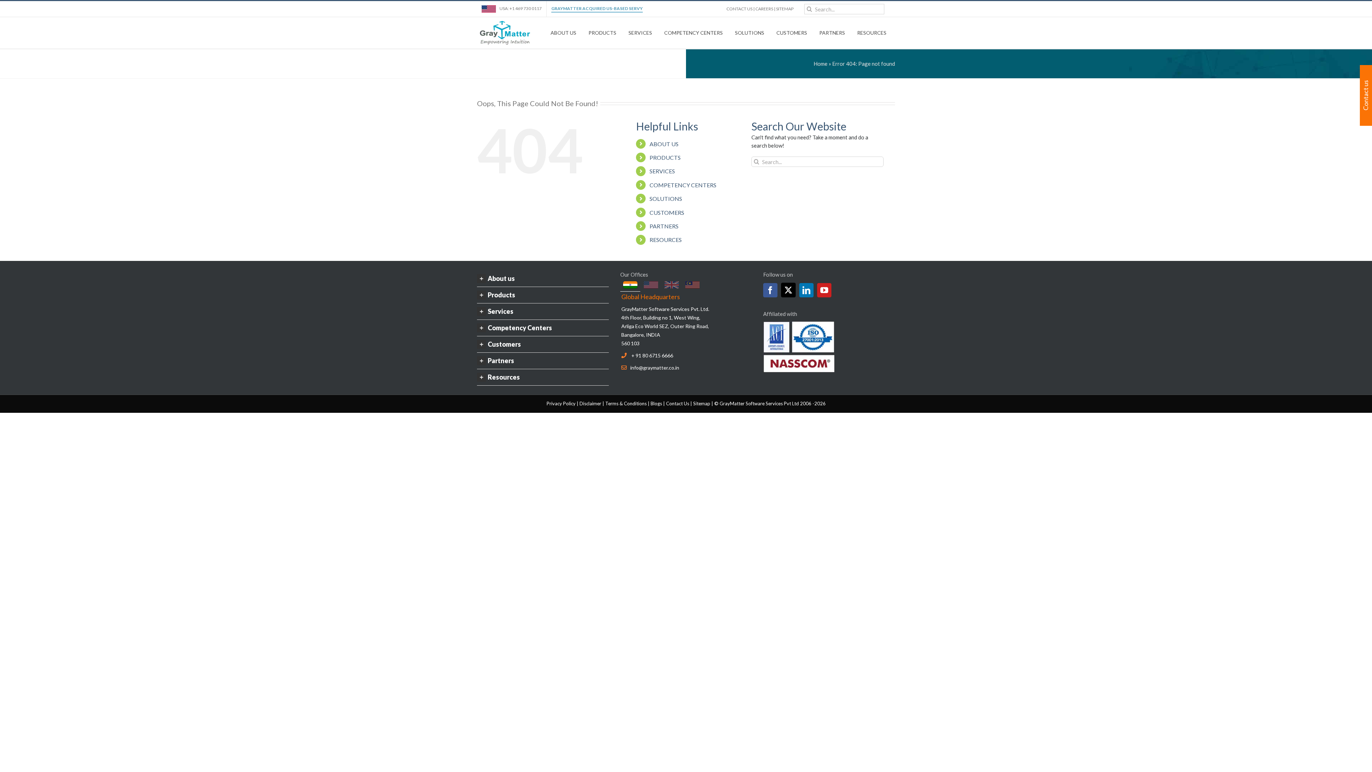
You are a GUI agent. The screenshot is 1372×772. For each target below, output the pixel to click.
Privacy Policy (561, 403)
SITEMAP (785, 8)
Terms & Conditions (626, 403)
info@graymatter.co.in (654, 368)
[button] (543, 279)
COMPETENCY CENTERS (683, 185)
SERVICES (662, 171)
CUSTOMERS (667, 212)
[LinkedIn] (806, 290)
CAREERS (764, 8)
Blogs (656, 403)
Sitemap (701, 403)
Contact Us (677, 403)
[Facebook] (770, 290)
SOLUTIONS (666, 198)
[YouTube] (824, 290)
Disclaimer (590, 403)
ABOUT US (664, 143)
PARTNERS (664, 226)
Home (820, 63)
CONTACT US (739, 8)
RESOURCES (666, 239)
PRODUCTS (665, 157)
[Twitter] (788, 290)
